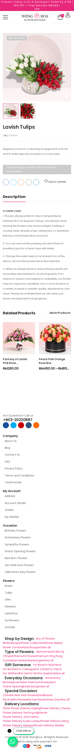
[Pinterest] (21, 182)
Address (10, 496)
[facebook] (6, 425)
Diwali (41, 695)
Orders (9, 510)
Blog (7, 448)
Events (18, 682)
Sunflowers (12, 620)
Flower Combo (12, 647)
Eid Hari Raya (36, 699)
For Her (24, 673)
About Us (11, 441)
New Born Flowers (16, 558)
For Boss (38, 665)
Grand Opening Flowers (20, 551)
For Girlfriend (11, 673)
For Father (42, 669)
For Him (34, 673)
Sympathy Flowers (17, 544)
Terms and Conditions (19, 475)
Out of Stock (17, 38)
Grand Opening (13, 686)
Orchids (10, 627)
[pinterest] (36, 425)
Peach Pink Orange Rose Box (52, 361)
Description (14, 196)
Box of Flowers (45, 638)
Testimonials (13, 482)
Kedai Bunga (31, 686)
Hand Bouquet (31, 647)
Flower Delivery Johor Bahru (21, 717)
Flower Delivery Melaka (49, 725)
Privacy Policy (14, 468)
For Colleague (26, 669)
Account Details (15, 503)
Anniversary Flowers (18, 537)
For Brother (10, 669)
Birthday (8, 682)
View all (45, 647)
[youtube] (29, 425)
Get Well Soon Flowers (19, 565)
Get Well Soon (31, 682)
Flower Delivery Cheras (55, 708)
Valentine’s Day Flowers (20, 572)
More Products (60, 313)
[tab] (18, 197)
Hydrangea (36, 660)
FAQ (7, 462)
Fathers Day (52, 699)
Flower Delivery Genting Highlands (25, 713)
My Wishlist (12, 517)
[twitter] (13, 425)
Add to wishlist (57, 182)
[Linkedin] (36, 182)
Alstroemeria (44, 652)
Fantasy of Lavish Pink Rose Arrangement (15, 362)
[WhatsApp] (29, 182)
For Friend (55, 669)
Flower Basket (54, 643)
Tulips (8, 593)
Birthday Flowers (15, 530)
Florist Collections (33, 643)
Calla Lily (58, 652)
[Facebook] (6, 182)
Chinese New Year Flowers (20, 695)
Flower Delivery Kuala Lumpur (22, 721)
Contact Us (12, 455)
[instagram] (21, 425)
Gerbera (10, 606)
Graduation (48, 682)
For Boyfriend (52, 665)
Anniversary (53, 678)
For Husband (47, 673)
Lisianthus (11, 613)
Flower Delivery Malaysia (19, 725)
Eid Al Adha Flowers (15, 699)
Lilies (8, 599)
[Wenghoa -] (35, 17)
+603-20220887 (17, 419)
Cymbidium (10, 660)
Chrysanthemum (14, 656)
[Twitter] (13, 182)
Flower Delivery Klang (55, 721)
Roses (8, 586)
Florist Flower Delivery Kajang (21, 708)
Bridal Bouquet (12, 643)
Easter (49, 695)
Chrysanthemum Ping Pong (44, 656)
